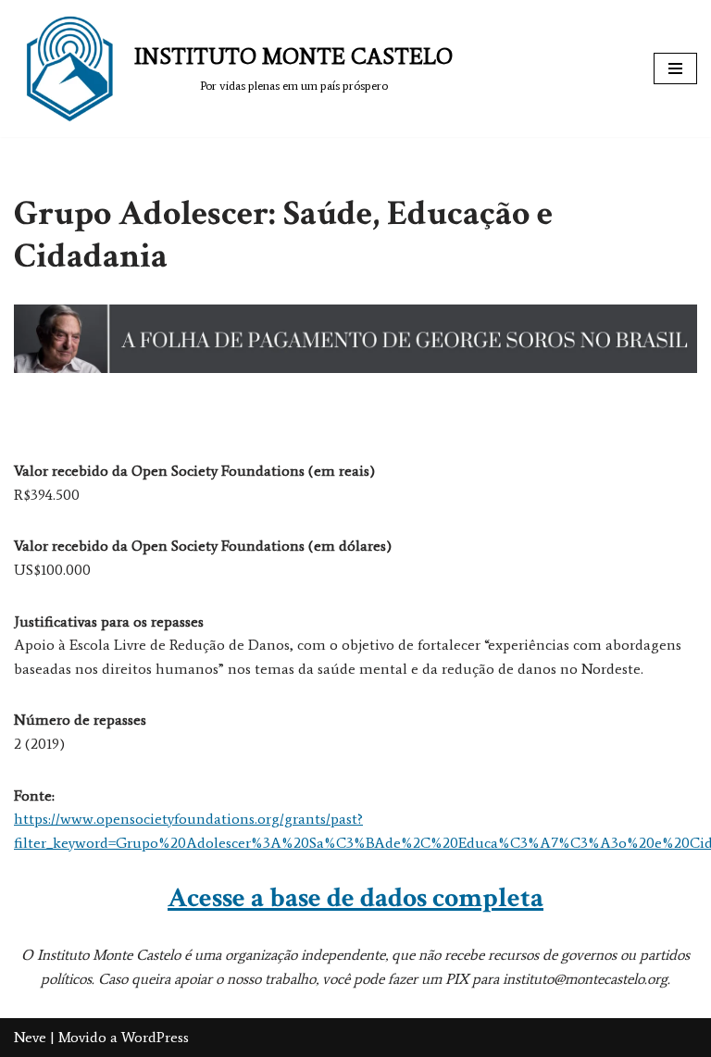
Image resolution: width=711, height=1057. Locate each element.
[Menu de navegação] (675, 68)
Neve (30, 1037)
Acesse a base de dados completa (355, 898)
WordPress (155, 1037)
